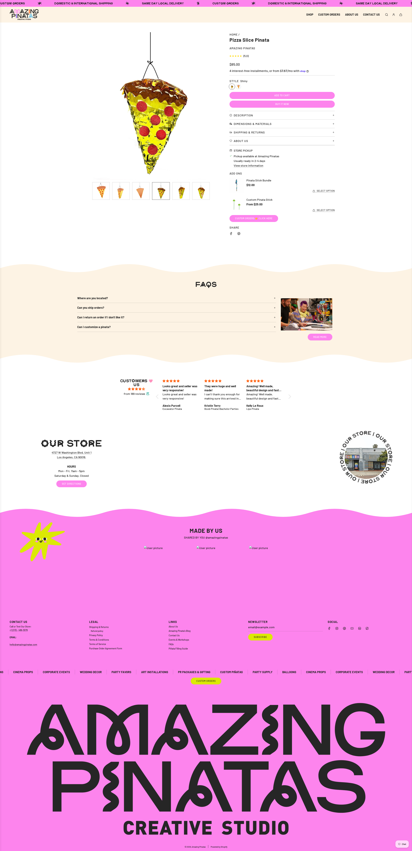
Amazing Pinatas (242, 48)
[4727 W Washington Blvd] (206, 463)
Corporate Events (285, 672)
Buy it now (282, 104)
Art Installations (90, 672)
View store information (248, 165)
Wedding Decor (26, 672)
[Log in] (393, 14)
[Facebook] (329, 628)
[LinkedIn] (359, 628)
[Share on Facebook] (231, 234)
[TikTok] (367, 628)
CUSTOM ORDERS (206, 681)
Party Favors (57, 672)
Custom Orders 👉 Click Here (253, 218)
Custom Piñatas (167, 672)
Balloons (225, 672)
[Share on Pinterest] (238, 234)
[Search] (386, 14)
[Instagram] (336, 628)
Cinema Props (252, 672)
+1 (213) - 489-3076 (19, 630)
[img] (136, 389)
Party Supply (198, 672)
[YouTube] (352, 628)
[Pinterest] (344, 628)
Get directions (71, 483)
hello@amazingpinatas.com (23, 644)
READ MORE (320, 337)
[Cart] (400, 14)
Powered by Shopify (219, 847)
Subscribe (260, 637)
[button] (81, 105)
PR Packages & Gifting (130, 672)
